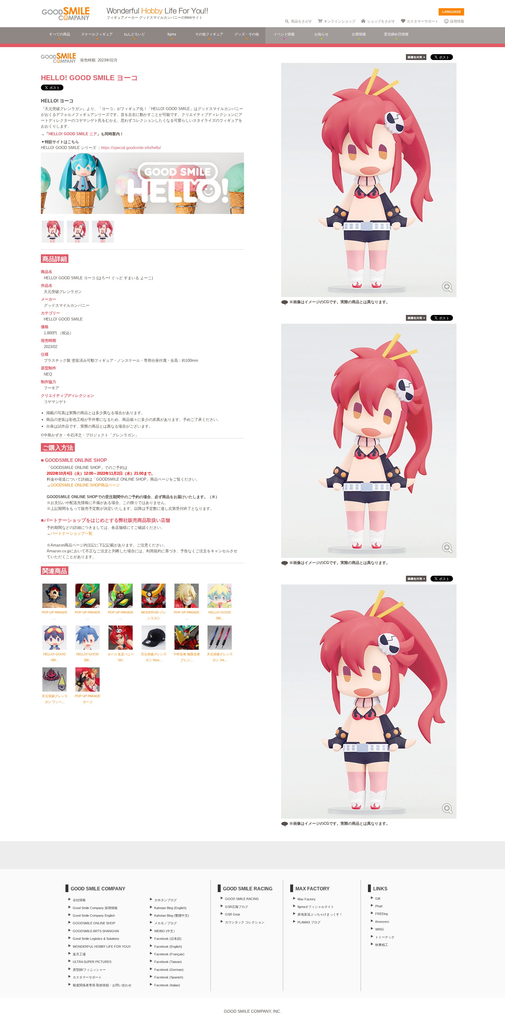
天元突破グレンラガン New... (154, 657)
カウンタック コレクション (244, 922)
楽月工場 (79, 954)
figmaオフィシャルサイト (316, 906)
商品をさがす (301, 21)
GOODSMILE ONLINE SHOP (94, 923)
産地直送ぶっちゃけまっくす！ (320, 914)
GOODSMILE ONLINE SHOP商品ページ (85, 485)
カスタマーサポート (422, 21)
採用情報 (457, 21)
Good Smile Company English (94, 915)
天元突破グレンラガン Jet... (220, 657)
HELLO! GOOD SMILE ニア (73, 134)
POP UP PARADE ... (54, 615)
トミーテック (385, 937)
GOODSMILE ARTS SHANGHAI (96, 931)
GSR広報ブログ (236, 906)
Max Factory (307, 899)
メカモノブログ (165, 923)
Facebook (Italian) (167, 985)
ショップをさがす (381, 21)
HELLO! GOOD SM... (219, 615)
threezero (382, 921)
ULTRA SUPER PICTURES (92, 962)
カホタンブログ (165, 900)
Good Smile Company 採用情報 (95, 908)
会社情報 (79, 900)
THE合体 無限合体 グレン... (186, 657)
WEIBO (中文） (165, 931)
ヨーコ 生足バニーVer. (120, 657)
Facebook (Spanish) (168, 977)
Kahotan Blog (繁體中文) (171, 915)
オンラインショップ (339, 21)
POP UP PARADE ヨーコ (87, 699)
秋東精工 (381, 945)
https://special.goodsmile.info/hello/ (131, 147)
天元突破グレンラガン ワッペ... (55, 699)
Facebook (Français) (169, 954)
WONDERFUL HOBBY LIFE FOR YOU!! (102, 946)
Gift (377, 898)
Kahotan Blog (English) (170, 908)
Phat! (379, 906)
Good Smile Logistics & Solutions (96, 938)
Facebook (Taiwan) (168, 962)
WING (379, 929)
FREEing (381, 914)
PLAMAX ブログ (309, 922)
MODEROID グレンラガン (153, 615)
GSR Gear (232, 914)
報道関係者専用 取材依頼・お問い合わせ (102, 985)
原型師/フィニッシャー (89, 969)
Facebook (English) (168, 946)
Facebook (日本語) (167, 938)
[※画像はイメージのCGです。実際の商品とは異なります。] (368, 294)
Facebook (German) (169, 969)
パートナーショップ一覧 (71, 533)
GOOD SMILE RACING (242, 899)
